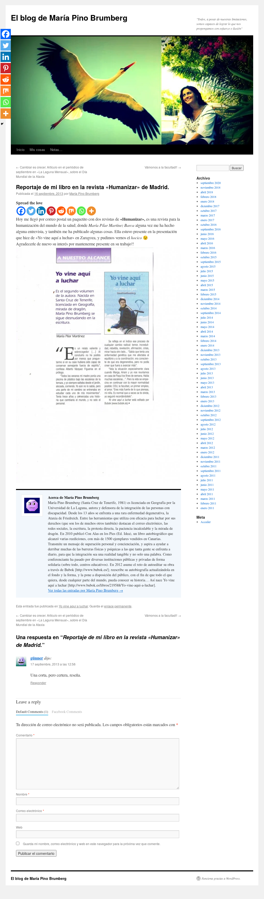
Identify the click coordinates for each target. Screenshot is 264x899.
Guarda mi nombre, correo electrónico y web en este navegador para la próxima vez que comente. (91, 843)
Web (19, 827)
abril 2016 (207, 243)
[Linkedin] (41, 210)
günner (36, 658)
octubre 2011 (209, 466)
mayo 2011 (207, 489)
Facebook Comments (67, 711)
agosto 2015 (208, 266)
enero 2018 (207, 201)
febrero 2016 (208, 252)
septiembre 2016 (211, 229)
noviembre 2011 (210, 461)
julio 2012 (207, 429)
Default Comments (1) (32, 711)
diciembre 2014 (210, 299)
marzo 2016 (208, 248)
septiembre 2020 (211, 183)
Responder (38, 682)
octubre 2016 (209, 224)
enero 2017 (207, 220)
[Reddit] (61, 210)
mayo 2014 (207, 327)
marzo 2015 (208, 289)
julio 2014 (207, 317)
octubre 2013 (209, 359)
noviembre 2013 (210, 354)
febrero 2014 (208, 341)
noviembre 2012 (210, 410)
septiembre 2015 (211, 262)
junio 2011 (207, 485)
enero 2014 (207, 345)
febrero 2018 (208, 197)
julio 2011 (207, 480)
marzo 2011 (208, 498)
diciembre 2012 (210, 406)
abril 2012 (207, 443)
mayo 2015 (207, 280)
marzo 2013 (208, 392)
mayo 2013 (207, 382)
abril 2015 (207, 285)
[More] (91, 210)
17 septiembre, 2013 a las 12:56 (53, 664)
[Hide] (2, 124)
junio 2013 (207, 378)
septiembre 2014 (211, 313)
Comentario (25, 735)
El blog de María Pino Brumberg (69, 17)
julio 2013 (207, 373)
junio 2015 (207, 276)
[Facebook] (21, 210)
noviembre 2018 (210, 187)
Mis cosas (37, 149)
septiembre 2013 (211, 364)
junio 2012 (207, 433)
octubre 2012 (209, 415)
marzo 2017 (208, 215)
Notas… (56, 149)
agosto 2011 (208, 475)
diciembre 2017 (210, 206)
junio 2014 (207, 322)
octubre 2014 (209, 308)
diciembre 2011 (210, 457)
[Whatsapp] (81, 210)
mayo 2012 (207, 438)
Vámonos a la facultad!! (163, 167)
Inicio (20, 149)
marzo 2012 (208, 447)
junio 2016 (207, 234)
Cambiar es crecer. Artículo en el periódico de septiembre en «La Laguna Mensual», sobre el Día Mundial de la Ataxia (51, 172)
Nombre (22, 794)
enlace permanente (117, 606)
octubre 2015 (209, 257)
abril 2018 (207, 192)
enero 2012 (207, 452)
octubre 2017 (209, 210)
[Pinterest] (51, 210)
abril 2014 (207, 331)
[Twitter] (31, 210)
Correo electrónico (30, 810)
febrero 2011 (208, 503)
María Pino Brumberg (84, 193)
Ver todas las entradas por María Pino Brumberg (85, 590)
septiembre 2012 (211, 420)
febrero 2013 (208, 396)
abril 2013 (207, 387)
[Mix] (71, 210)
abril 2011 (207, 494)
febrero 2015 (208, 294)
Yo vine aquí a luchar (73, 606)
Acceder (206, 522)
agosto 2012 (208, 424)
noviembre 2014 (210, 303)
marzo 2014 (208, 336)
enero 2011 (207, 508)
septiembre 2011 (211, 471)
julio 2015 (207, 271)
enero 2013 (207, 401)
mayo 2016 (207, 238)
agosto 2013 (208, 368)
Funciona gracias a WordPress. (221, 878)
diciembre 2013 (210, 350)
